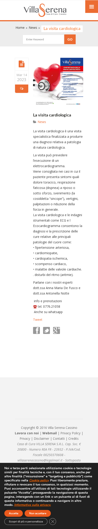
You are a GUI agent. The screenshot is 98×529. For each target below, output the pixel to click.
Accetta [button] (13, 513)
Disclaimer (41, 438)
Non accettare (37, 513)
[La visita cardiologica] (22, 64)
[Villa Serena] (49, 11)
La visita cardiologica (52, 115)
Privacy (25, 438)
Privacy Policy (70, 433)
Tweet (37, 319)
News (42, 122)
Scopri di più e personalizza (26, 521)
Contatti (59, 438)
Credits (73, 438)
